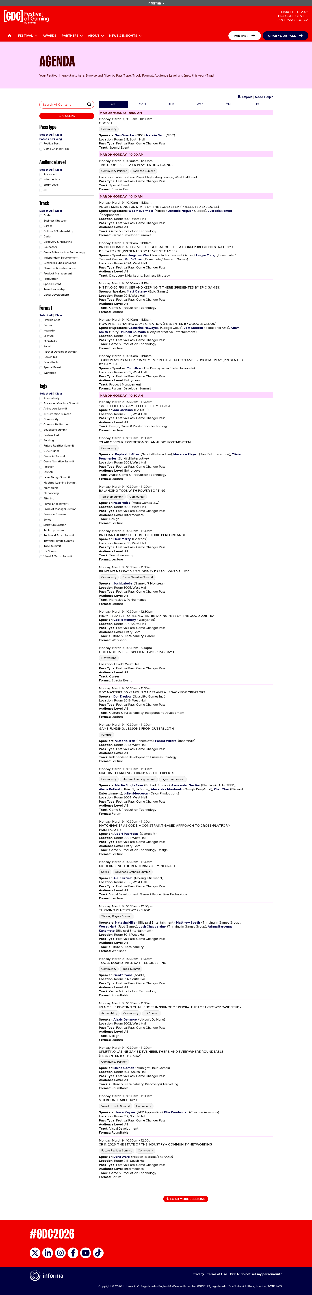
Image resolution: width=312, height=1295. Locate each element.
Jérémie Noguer (180, 211)
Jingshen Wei (138, 255)
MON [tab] (142, 104)
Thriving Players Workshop (124, 910)
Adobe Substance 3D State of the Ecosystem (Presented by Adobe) (159, 207)
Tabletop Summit (144, 171)
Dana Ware (121, 1157)
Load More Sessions (187, 1199)
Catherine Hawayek (143, 328)
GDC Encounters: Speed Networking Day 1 (136, 652)
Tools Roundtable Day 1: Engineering (132, 963)
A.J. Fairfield (123, 878)
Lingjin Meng (205, 255)
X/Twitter (35, 1253)
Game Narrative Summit (137, 577)
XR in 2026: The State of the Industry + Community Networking (155, 1144)
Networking (108, 658)
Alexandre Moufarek (166, 789)
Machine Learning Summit (138, 779)
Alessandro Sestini (185, 785)
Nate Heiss (121, 503)
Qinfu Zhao (133, 259)
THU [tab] (229, 104)
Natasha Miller (126, 922)
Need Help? (264, 97)
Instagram (60, 1253)
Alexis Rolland (109, 789)
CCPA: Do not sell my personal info (256, 1274)
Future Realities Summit (116, 1150)
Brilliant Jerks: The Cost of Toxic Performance (142, 535)
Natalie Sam (155, 135)
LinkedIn (47, 1253)
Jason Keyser (125, 1112)
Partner (241, 36)
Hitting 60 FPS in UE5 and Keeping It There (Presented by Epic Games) (159, 287)
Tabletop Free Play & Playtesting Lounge (136, 165)
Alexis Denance (125, 1019)
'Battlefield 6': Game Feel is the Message (135, 406)
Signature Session (173, 779)
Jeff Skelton (193, 328)
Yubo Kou (134, 368)
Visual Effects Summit (115, 1106)
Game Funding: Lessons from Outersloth (136, 729)
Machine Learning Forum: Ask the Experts (136, 773)
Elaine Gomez (123, 1068)
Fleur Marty (122, 539)
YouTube (85, 1253)
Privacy (198, 1274)
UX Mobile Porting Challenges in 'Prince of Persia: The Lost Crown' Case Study (170, 1007)
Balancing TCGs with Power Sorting (132, 491)
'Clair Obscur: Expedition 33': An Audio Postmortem (145, 442)
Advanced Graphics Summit (132, 872)
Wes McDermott (140, 211)
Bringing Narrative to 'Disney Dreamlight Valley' (144, 571)
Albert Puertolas (125, 834)
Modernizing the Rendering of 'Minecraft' (137, 866)
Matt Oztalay (137, 291)
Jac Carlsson (123, 410)
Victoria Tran (125, 741)
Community (108, 129)
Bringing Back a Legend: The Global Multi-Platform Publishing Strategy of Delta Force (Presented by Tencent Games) (167, 249)
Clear (58, 134)
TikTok (98, 1253)
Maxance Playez (185, 454)
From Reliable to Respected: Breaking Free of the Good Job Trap (157, 616)
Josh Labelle (122, 583)
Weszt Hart (107, 926)
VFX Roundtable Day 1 (118, 1100)
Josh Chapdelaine (152, 926)
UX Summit (151, 1013)
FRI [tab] (258, 104)
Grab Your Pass (282, 36)
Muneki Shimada (133, 332)
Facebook (73, 1253)
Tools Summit (131, 969)
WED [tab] (200, 104)
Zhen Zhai (221, 789)
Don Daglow (122, 696)
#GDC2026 (52, 1233)
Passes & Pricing (50, 139)
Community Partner (114, 171)
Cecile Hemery (124, 620)
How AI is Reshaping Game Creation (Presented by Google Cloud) (157, 324)
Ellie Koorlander (176, 1112)
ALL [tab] (113, 104)
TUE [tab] (171, 104)
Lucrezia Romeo (220, 211)
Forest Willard (166, 741)
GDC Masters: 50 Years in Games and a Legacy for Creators (152, 692)
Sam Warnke (124, 135)
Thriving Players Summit (116, 916)
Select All (46, 134)
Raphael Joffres (127, 454)
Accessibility (109, 1013)
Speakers (67, 116)
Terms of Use (217, 1274)
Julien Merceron (136, 793)
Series (105, 872)
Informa (156, 3)
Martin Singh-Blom (129, 785)
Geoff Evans (122, 975)
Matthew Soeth (188, 922)
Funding (106, 734)
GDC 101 (105, 123)
